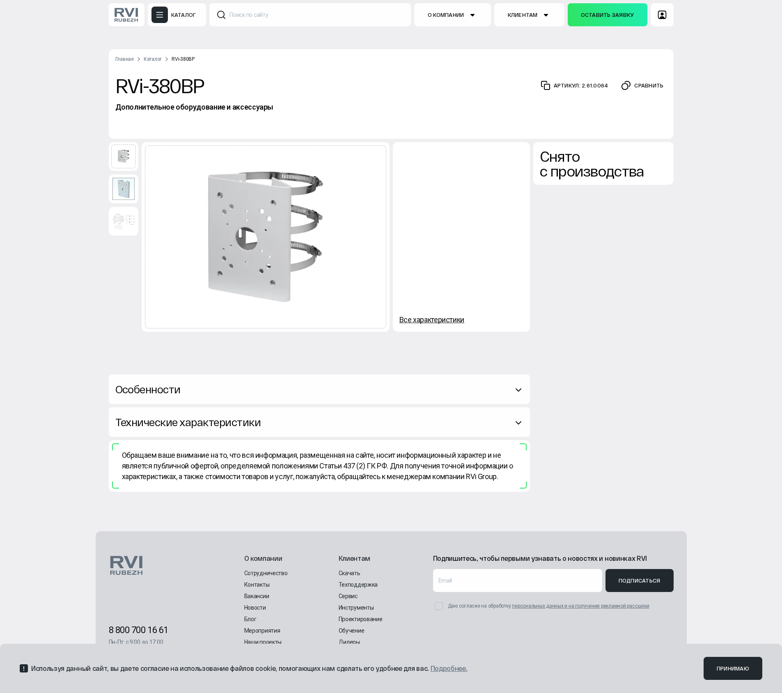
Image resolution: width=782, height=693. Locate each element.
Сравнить (648, 85)
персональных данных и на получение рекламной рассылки (580, 606)
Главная (124, 59)
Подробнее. (449, 668)
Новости (255, 607)
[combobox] (310, 14)
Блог (250, 619)
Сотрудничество (266, 573)
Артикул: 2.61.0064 (581, 85)
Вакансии (256, 596)
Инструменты (356, 607)
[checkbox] (439, 606)
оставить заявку (607, 14)
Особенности (148, 389)
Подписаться (639, 580)
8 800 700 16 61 (138, 630)
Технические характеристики (188, 421)
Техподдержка (358, 584)
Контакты (257, 584)
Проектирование (361, 619)
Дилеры (349, 642)
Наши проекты (263, 642)
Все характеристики (432, 319)
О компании (446, 14)
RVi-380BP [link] (183, 59)
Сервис (348, 596)
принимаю (733, 668)
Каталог (153, 59)
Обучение (352, 630)
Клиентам (523, 14)
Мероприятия (262, 630)
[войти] (662, 14)
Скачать (349, 573)
